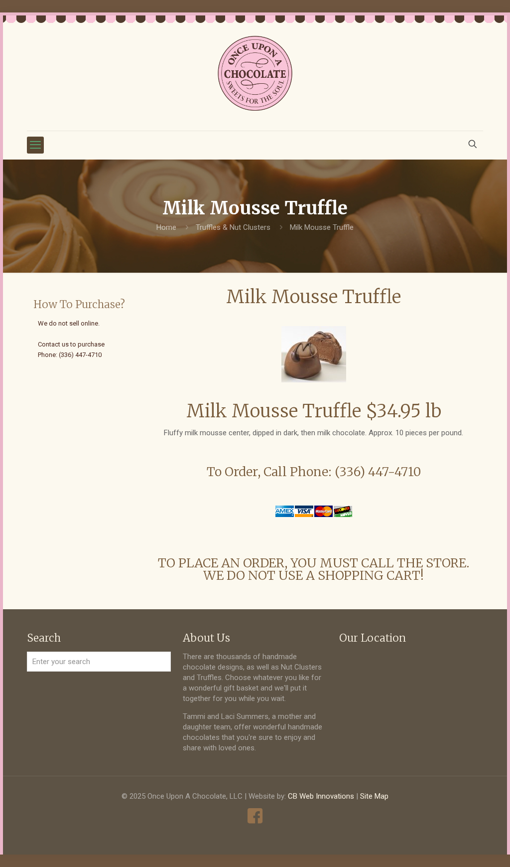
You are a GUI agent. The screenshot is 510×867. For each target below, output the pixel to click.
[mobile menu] (35, 145)
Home (166, 227)
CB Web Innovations (321, 796)
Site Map (374, 796)
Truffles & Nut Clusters (233, 227)
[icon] (255, 816)
